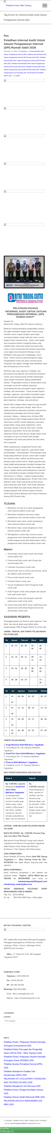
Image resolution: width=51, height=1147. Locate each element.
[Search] (37, 5)
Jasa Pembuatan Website (18, 1123)
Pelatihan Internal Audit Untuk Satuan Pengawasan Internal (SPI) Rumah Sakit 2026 (24, 44)
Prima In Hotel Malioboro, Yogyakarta (21, 762)
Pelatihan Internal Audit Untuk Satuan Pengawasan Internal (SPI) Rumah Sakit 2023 (25, 60)
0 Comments (23, 51)
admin (18, 76)
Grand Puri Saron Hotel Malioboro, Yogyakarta (25, 753)
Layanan (7, 1017)
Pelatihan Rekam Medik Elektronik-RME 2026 (24, 1097)
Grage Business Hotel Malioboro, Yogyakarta (25, 745)
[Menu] (43, 5)
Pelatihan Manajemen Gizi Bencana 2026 (22, 1086)
